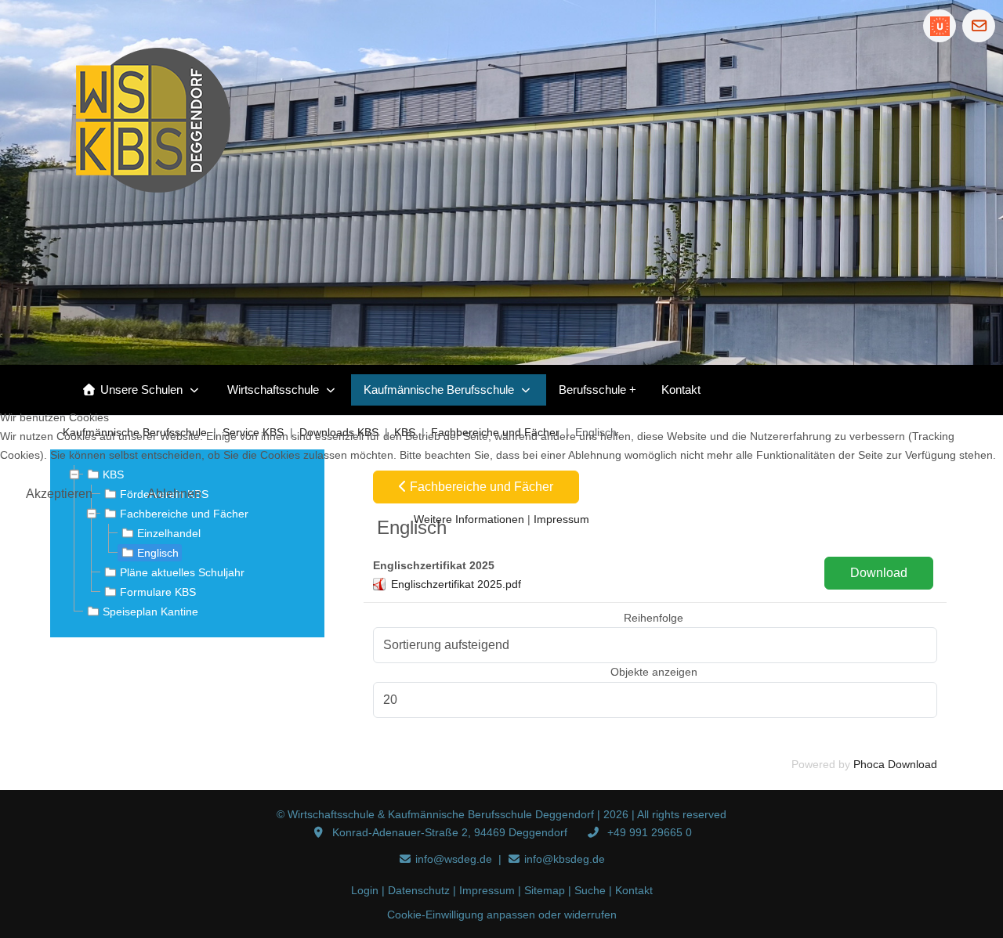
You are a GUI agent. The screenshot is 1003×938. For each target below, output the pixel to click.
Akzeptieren (59, 493)
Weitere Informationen (469, 519)
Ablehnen (174, 493)
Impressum (561, 519)
